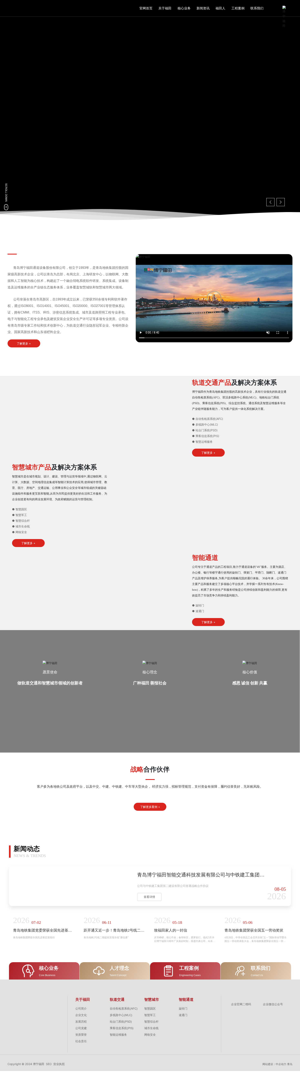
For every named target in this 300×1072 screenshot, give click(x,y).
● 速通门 (198, 723)
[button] (34, 205)
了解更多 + (45, 133)
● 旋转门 (198, 717)
